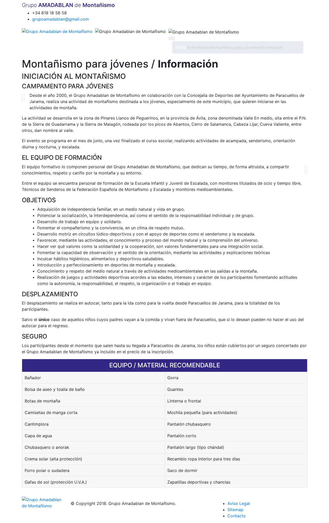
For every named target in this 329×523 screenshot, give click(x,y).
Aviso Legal (238, 503)
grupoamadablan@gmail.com (60, 19)
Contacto (236, 515)
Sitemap (235, 509)
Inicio (181, 47)
